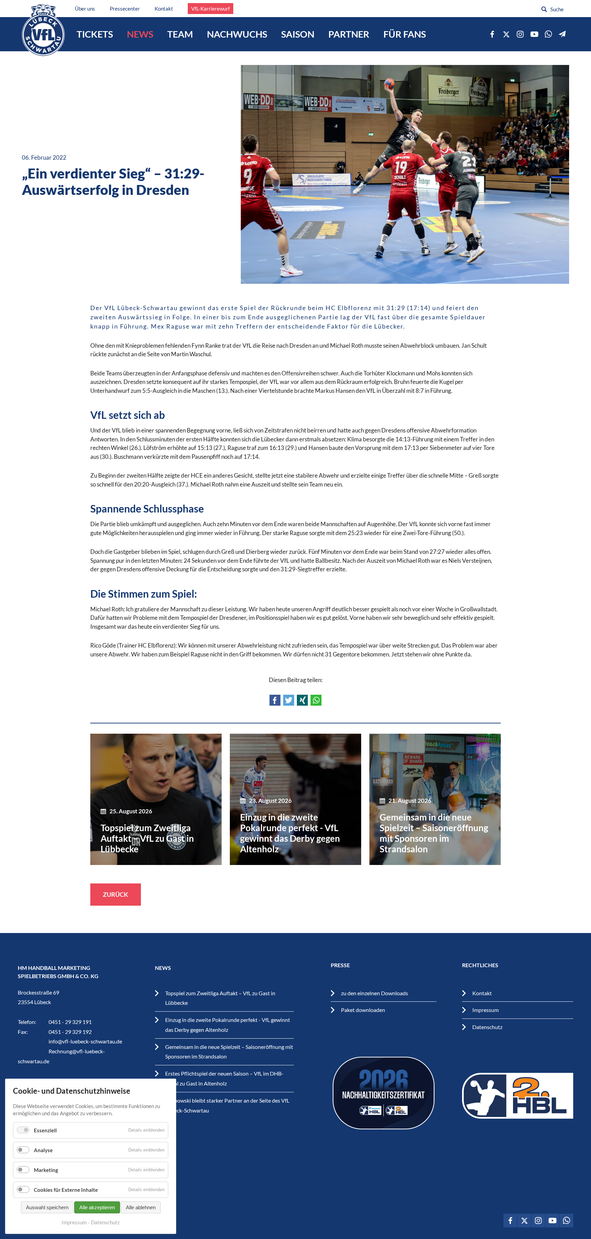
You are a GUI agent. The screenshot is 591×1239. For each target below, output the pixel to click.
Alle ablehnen (141, 1207)
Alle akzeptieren (97, 1207)
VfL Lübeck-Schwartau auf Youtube (534, 34)
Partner (348, 34)
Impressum (485, 1010)
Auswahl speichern (47, 1207)
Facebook (275, 700)
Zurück (115, 894)
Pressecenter (125, 8)
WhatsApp (316, 700)
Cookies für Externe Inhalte (66, 1190)
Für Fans (404, 34)
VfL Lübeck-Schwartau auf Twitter (506, 34)
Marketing (46, 1170)
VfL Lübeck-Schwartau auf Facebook (492, 34)
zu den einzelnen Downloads (374, 993)
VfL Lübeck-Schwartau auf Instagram (520, 34)
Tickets (95, 34)
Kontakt (164, 8)
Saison (297, 34)
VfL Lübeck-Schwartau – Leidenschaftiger (43, 30)
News (140, 34)
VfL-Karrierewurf (210, 8)
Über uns (85, 8)
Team (180, 34)
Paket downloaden (363, 1010)
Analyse (43, 1150)
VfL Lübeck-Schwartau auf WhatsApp (548, 34)
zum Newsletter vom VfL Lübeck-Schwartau (562, 34)
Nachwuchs (237, 34)
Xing (302, 700)
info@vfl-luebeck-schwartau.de (85, 1041)
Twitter (288, 700)
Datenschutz (487, 1027)
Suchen (544, 9)
